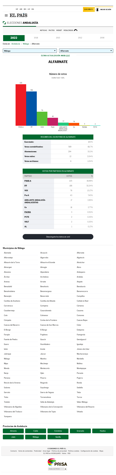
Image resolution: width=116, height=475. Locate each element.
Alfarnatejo (8, 258)
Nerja (6, 373)
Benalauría (81, 286)
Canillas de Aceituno (12, 301)
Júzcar (43, 354)
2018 (36, 38)
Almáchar (81, 262)
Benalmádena (9, 291)
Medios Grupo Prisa (57, 469)
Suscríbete (88, 9)
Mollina (79, 363)
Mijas (6, 363)
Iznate (42, 349)
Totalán (7, 402)
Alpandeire (44, 272)
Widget (59, 30)
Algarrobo (44, 258)
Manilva (43, 359)
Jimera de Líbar (83, 349)
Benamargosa (45, 291)
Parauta (80, 373)
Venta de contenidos (25, 451)
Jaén (13, 437)
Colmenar (44, 315)
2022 (13, 38)
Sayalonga (44, 388)
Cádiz (35, 431)
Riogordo (44, 383)
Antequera (81, 272)
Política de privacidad (59, 451)
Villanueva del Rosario (85, 407)
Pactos (52, 30)
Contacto (13, 451)
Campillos (81, 296)
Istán (6, 349)
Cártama (80, 306)
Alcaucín (43, 253)
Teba (79, 392)
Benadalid (8, 286)
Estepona (80, 330)
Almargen (8, 267)
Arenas (7, 282)
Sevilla (58, 437)
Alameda (7, 253)
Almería (13, 431)
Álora (79, 267)
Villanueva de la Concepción (51, 407)
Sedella (80, 388)
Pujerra (80, 378)
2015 (58, 38)
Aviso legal (46, 451)
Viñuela (80, 412)
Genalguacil (81, 339)
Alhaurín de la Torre (12, 262)
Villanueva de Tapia (48, 412)
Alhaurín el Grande (47, 262)
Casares (80, 310)
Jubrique (7, 354)
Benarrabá (44, 296)
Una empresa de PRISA (57, 462)
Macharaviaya (82, 354)
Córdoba (58, 431)
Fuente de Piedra (10, 339)
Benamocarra (82, 291)
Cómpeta (7, 320)
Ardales (80, 277)
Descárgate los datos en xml (58, 237)
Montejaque (81, 368)
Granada (80, 431)
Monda (6, 368)
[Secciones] (6, 15)
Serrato (7, 392)
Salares (7, 388)
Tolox (6, 397)
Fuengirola (81, 335)
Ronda (79, 383)
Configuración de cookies (89, 451)
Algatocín (80, 258)
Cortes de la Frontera (48, 320)
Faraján (7, 335)
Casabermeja (9, 310)
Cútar (79, 325)
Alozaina (7, 272)
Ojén (42, 373)
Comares (80, 315)
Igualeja (80, 344)
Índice (64, 453)
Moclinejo (44, 363)
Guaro (6, 344)
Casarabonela (45, 310)
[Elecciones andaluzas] (25, 23)
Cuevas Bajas (82, 320)
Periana (7, 378)
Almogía (43, 267)
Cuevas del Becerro (12, 325)
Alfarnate (80, 253)
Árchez (7, 277)
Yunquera (8, 416)
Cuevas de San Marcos (49, 325)
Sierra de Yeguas (47, 392)
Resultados (68, 30)
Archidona (44, 277)
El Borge (7, 330)
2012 (80, 38)
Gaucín (43, 339)
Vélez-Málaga (82, 402)
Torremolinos (45, 397)
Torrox (79, 397)
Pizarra (43, 378)
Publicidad (37, 451)
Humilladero (45, 344)
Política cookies (73, 451)
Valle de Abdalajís (47, 402)
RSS (69, 453)
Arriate (43, 282)
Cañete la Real (82, 301)
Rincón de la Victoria (12, 383)
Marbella (80, 359)
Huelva (103, 431)
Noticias (43, 30)
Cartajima (44, 306)
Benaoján (7, 296)
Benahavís (44, 286)
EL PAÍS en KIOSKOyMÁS (52, 453)
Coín (5, 315)
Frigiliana (44, 335)
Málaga (7, 359)
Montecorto (45, 368)
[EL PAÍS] (19, 15)
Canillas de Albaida (47, 301)
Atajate (79, 282)
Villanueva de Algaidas (13, 407)
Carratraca (8, 306)
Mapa (101, 451)
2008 (102, 38)
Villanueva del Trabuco (13, 412)
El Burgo (43, 330)
